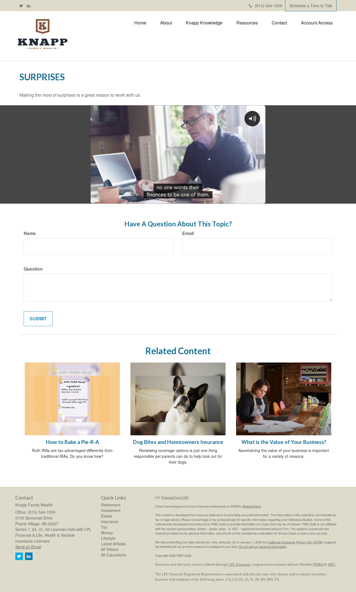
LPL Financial (239, 564)
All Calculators (113, 555)
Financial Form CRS (175, 497)
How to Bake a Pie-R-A (72, 442)
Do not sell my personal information (262, 546)
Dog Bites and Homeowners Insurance (178, 442)
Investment (110, 510)
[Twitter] (21, 5)
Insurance (109, 521)
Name (30, 233)
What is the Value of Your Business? (283, 442)
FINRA (318, 564)
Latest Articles (113, 543)
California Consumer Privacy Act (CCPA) (295, 542)
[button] (166, 22)
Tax (104, 527)
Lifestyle (108, 538)
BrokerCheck (252, 506)
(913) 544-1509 (268, 5)
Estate (106, 516)
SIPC (331, 564)
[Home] (42, 34)
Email (188, 233)
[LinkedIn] (28, 5)
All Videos (109, 549)
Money (107, 532)
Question (33, 269)
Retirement (110, 505)
